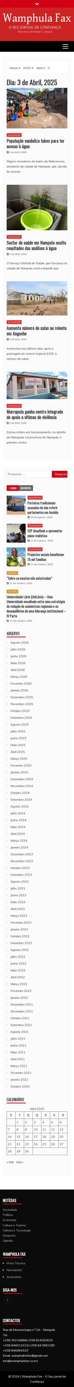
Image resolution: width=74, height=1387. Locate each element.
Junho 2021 (18, 1045)
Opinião (12, 573)
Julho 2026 (17, 649)
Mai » (19, 1162)
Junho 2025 (18, 738)
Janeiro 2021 (19, 1079)
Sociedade (14, 135)
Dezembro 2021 (21, 1004)
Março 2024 (18, 840)
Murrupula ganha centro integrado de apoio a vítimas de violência (35, 414)
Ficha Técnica (16, 1263)
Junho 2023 (18, 895)
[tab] (13, 488)
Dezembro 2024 (21, 779)
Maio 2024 (17, 827)
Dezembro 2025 (21, 697)
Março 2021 (18, 1066)
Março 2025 (18, 758)
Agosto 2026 (19, 642)
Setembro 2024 (21, 799)
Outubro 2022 (20, 936)
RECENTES (26, 488)
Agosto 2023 (19, 881)
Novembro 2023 (21, 861)
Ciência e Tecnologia (17, 1230)
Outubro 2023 (20, 868)
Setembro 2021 (21, 1025)
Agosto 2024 (19, 806)
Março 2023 (18, 916)
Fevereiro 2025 (20, 765)
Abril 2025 (17, 752)
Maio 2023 (17, 902)
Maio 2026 (17, 663)
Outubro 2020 (20, 1086)
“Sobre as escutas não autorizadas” (29, 578)
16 (27, 1137)
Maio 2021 (17, 1052)
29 (18, 1151)
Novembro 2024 (21, 786)
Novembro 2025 (21, 704)
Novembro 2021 (21, 1011)
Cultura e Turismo (14, 1225)
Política (8, 1215)
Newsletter (14, 1270)
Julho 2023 (17, 888)
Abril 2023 (17, 909)
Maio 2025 (17, 745)
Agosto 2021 (19, 1032)
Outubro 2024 (20, 793)
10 (36, 1129)
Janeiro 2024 (19, 847)
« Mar (10, 1162)
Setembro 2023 (21, 875)
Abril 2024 (17, 834)
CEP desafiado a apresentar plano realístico (45, 533)
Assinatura (14, 1277)
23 (27, 1144)
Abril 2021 (17, 1059)
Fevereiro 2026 (20, 683)
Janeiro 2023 (19, 929)
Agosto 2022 (19, 950)
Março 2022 (18, 984)
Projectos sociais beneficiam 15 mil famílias (46, 557)
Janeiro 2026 (19, 690)
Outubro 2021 (20, 1018)
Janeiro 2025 (19, 772)
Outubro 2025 (20, 711)
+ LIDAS (13, 488)
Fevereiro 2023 (20, 922)
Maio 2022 (17, 970)
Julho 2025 (17, 731)
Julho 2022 (17, 956)
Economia (9, 1220)
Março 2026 (18, 677)
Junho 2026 (18, 656)
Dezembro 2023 (21, 854)
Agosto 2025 (19, 724)
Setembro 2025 (21, 717)
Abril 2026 (17, 670)
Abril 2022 (17, 977)
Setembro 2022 (21, 943)
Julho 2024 (17, 813)
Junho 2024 (18, 820)
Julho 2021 (17, 1038)
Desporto (9, 1235)
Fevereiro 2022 (20, 991)
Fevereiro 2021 (20, 1073)
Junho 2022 (18, 963)
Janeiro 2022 (19, 997)
